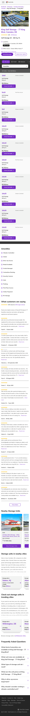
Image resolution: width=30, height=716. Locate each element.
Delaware (9, 6)
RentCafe (3, 6)
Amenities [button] (6, 66)
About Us (4, 698)
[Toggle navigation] (3, 2)
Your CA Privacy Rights (15, 702)
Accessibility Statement (7, 705)
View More (15, 504)
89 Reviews (14, 34)
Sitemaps (13, 700)
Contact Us (10, 698)
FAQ (15, 698)
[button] (21, 54)
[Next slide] (26, 18)
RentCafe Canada (24, 709)
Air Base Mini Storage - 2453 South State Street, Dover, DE (11, 535)
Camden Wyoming (18, 6)
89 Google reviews (20, 304)
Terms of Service (21, 700)
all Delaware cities (20, 636)
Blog (9, 700)
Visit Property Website (9, 52)
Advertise (4, 700)
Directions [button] (6, 45)
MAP (5, 13)
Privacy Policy (5, 702)
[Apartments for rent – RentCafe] (9, 2)
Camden (3, 8)
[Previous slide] (1, 61)
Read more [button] (21, 326)
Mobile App (20, 698)
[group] (6, 61)
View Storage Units (11, 546)
